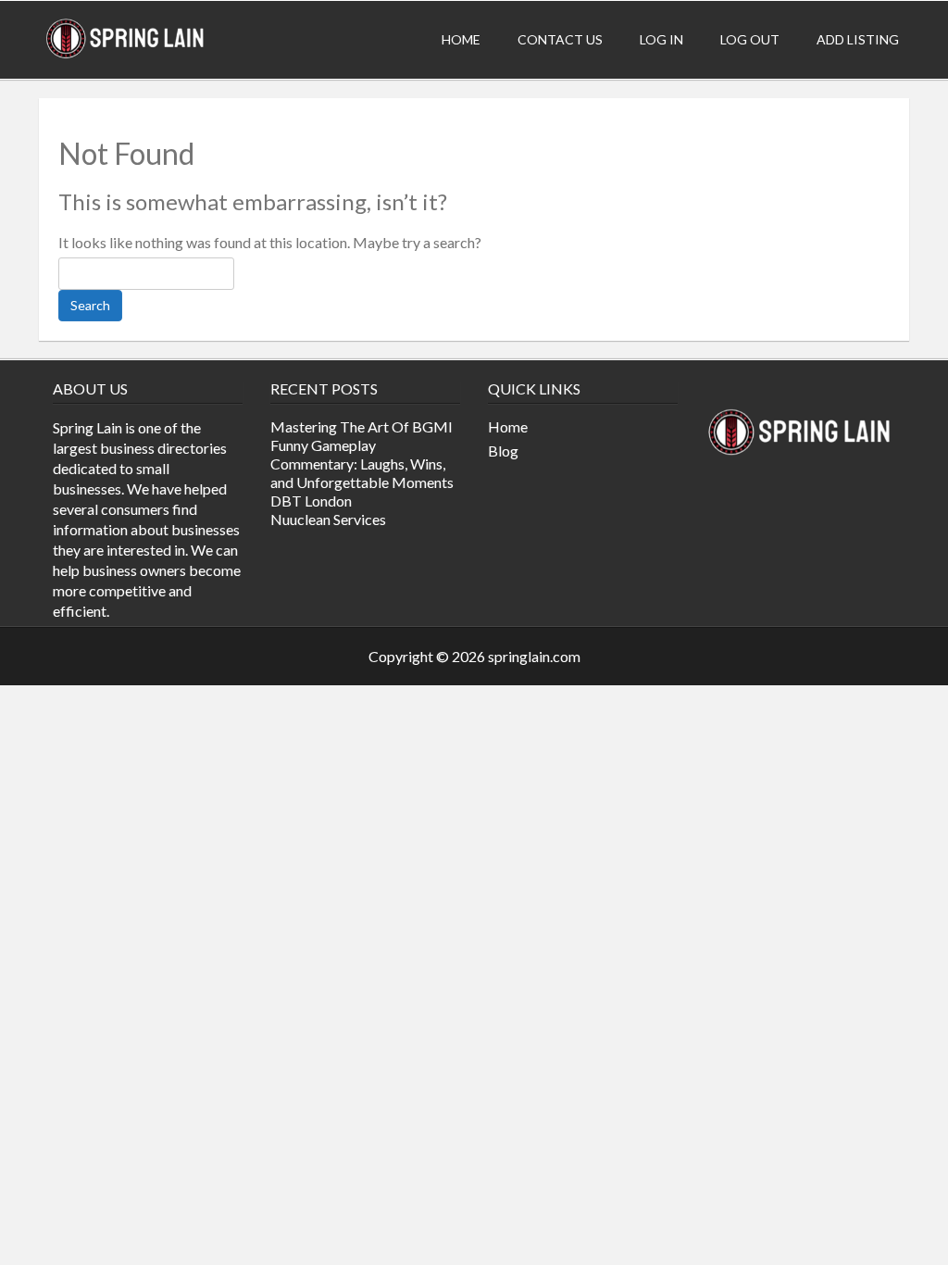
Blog (503, 450)
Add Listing (858, 39)
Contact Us (560, 39)
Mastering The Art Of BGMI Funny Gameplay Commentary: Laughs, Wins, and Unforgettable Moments (362, 454)
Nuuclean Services (328, 519)
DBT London (311, 500)
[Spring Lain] (126, 56)
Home (461, 39)
